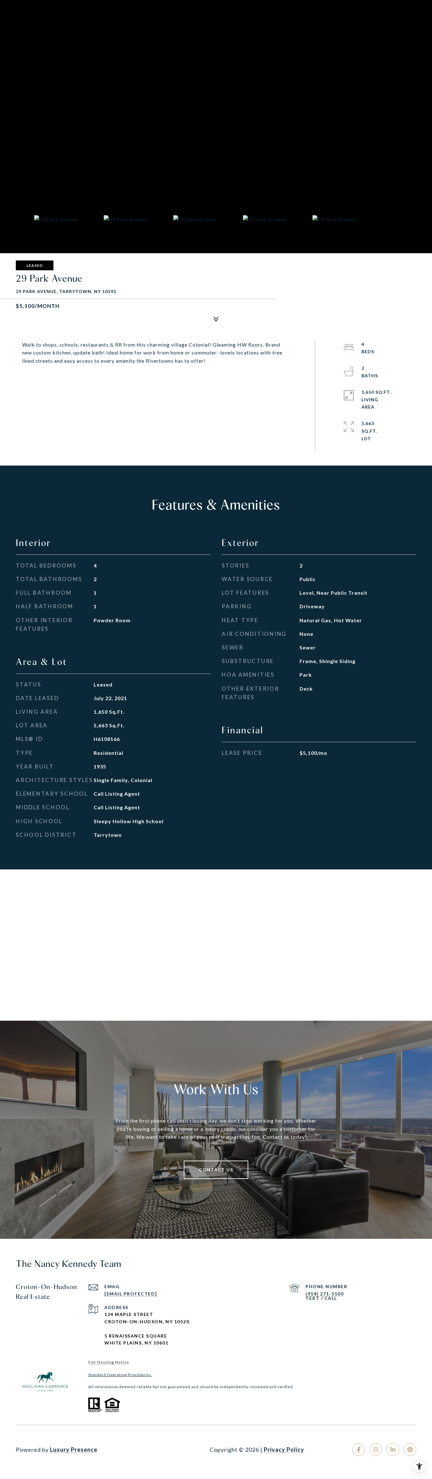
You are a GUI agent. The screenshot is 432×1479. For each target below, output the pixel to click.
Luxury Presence (73, 1449)
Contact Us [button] (216, 1169)
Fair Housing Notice (108, 1362)
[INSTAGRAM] (375, 1449)
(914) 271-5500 (324, 1293)
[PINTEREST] (410, 1449)
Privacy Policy (284, 1449)
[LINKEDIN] (392, 1449)
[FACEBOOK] (358, 1449)
